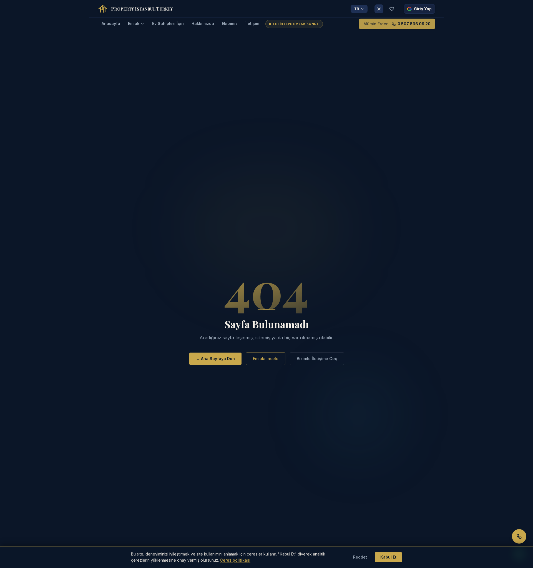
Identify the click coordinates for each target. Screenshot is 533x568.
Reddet (360, 557)
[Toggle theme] (378, 8)
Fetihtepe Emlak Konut (296, 24)
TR (356, 9)
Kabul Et (388, 557)
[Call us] (519, 536)
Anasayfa (111, 23)
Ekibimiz (230, 23)
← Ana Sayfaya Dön (215, 358)
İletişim (252, 23)
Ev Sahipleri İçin (168, 23)
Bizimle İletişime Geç (317, 358)
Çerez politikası (235, 560)
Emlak (133, 23)
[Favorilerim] (392, 9)
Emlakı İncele (265, 358)
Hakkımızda (203, 23)
